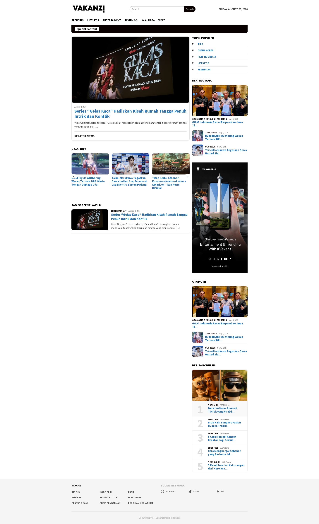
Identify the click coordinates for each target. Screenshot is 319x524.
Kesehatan (204, 69)
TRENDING (222, 119)
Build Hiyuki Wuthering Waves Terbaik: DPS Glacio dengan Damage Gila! (88, 181)
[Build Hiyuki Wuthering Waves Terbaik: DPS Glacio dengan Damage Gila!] (90, 163)
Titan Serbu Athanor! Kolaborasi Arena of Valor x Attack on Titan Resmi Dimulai (169, 183)
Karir (131, 492)
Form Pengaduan (110, 503)
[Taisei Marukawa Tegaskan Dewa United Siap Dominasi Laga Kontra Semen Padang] (130, 163)
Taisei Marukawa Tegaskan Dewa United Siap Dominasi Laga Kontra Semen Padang (129, 181)
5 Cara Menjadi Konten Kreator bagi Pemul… (222, 438)
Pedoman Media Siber (141, 503)
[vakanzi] (89, 8)
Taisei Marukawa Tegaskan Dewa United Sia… (226, 151)
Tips (200, 44)
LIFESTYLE (213, 419)
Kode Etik (106, 492)
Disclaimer (134, 497)
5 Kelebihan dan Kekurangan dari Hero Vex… (226, 467)
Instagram (170, 491)
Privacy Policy (108, 497)
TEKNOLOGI (210, 119)
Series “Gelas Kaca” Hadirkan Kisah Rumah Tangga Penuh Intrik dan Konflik (130, 113)
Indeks (75, 492)
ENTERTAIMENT (119, 211)
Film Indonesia (207, 56)
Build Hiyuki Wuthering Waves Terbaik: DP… (224, 137)
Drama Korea (205, 50)
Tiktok (196, 491)
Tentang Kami (79, 503)
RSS (222, 491)
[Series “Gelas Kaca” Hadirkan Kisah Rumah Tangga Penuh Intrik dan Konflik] (130, 69)
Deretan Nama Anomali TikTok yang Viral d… (222, 410)
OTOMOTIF (197, 119)
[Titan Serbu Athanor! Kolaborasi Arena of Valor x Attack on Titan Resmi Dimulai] (171, 163)
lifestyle (203, 63)
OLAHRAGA (210, 146)
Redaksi (76, 497)
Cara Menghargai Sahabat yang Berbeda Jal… (224, 452)
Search (190, 9)
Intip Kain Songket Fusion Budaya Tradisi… (224, 424)
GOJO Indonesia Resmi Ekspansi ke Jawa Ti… (217, 124)
